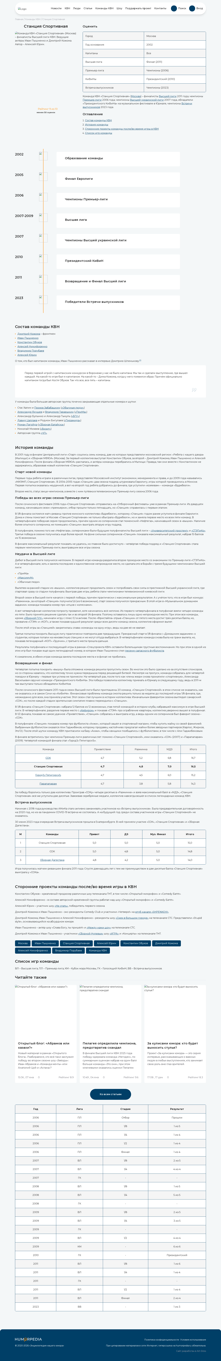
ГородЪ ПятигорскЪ (48, 775)
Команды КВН (104, 8)
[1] (140, 360)
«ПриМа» (80, 412)
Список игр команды (98, 133)
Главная (19, 19)
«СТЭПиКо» (198, 530)
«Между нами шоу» (99, 927)
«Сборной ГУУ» (33, 618)
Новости (56, 8)
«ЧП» (44, 433)
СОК (48, 758)
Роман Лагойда (27, 424)
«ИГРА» (114, 933)
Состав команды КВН (98, 120)
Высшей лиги (167, 96)
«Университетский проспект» (169, 530)
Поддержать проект (138, 8)
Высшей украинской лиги (147, 99)
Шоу (119, 8)
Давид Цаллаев (27, 420)
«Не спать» (61, 905)
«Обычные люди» (72, 407)
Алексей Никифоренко (32, 346)
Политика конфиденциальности (161, 1339)
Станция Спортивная (76, 943)
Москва (136, 96)
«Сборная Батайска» (51, 424)
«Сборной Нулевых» (90, 933)
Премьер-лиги (92, 99)
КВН (67, 8)
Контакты (160, 8)
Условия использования (193, 1339)
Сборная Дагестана (52, 860)
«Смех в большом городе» (132, 918)
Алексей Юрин (27, 355)
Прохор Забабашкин (47, 407)
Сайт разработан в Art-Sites (191, 1351)
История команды (96, 124)
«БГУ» (75, 416)
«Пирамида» (72, 420)
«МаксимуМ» (25, 577)
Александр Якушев (29, 412)
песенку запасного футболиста (144, 650)
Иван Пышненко (27, 338)
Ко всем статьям (110, 1094)
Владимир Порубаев (30, 350)
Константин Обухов (29, 342)
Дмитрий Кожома (28, 333)
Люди (77, 8)
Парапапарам (48, 783)
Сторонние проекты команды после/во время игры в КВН (122, 128)
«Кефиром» (87, 710)
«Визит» (46, 428)
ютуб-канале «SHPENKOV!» (152, 912)
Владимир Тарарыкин (59, 412)
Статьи (88, 8)
